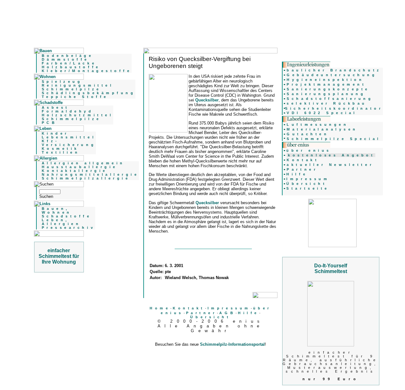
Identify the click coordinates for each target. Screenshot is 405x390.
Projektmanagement (326, 84)
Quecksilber (207, 100)
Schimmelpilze (71, 89)
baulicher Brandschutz (334, 70)
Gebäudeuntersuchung (332, 75)
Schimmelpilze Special (334, 139)
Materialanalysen (322, 129)
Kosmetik (60, 148)
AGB (227, 313)
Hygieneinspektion (325, 80)
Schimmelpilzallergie (86, 178)
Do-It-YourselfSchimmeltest (330, 268)
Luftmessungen (317, 124)
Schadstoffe (67, 216)
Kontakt (189, 308)
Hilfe (248, 313)
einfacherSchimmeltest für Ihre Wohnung (59, 256)
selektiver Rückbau (327, 103)
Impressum (229, 308)
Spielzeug (62, 81)
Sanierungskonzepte (328, 89)
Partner (201, 313)
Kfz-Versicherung (69, 143)
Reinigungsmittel (78, 85)
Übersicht (210, 317)
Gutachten (308, 134)
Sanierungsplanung (326, 94)
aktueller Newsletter (330, 165)
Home (160, 308)
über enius (308, 150)
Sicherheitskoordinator (334, 108)
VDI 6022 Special (322, 113)
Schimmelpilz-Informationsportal (232, 344)
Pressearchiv (68, 227)
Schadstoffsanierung (330, 99)
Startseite (307, 188)
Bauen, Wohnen (57, 210)
